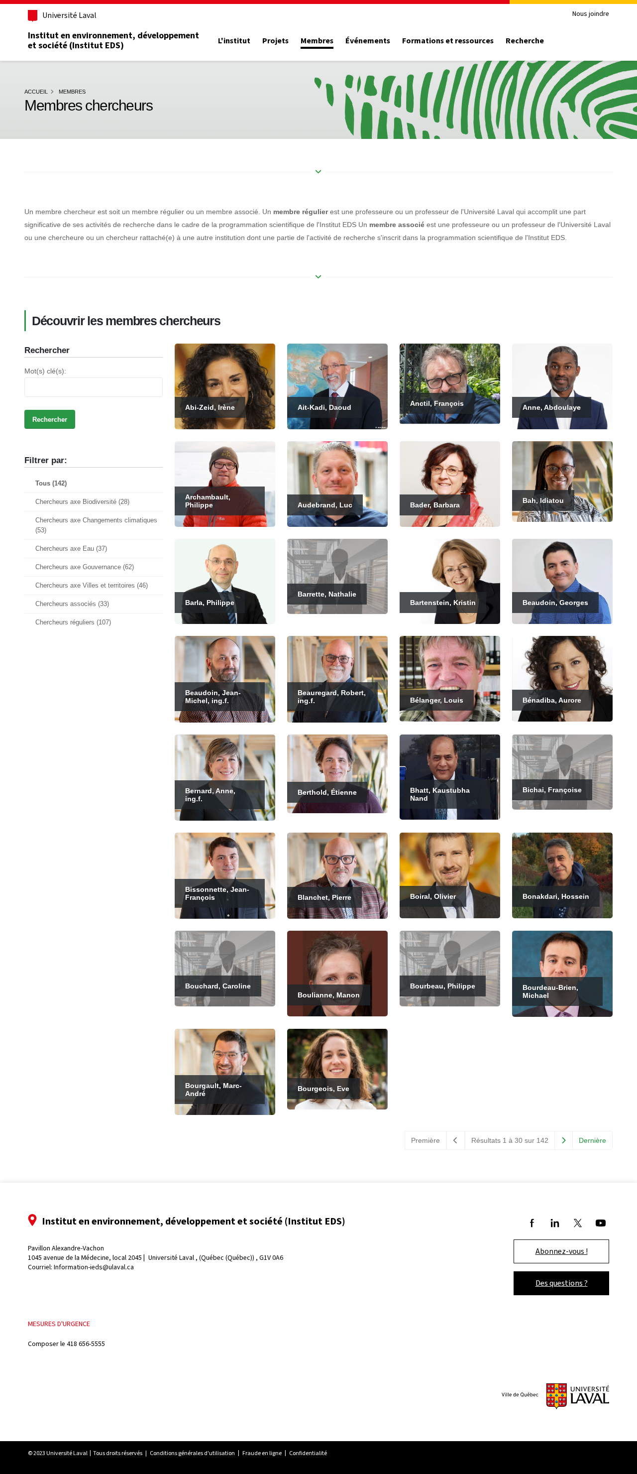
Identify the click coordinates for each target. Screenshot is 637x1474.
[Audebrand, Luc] (337, 483)
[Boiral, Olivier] (450, 875)
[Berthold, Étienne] (337, 773)
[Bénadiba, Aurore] (562, 678)
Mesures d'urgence (59, 1324)
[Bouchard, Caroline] (225, 968)
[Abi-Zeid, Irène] (225, 386)
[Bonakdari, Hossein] (562, 875)
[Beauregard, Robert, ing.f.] (337, 679)
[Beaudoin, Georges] (562, 581)
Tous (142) (51, 483)
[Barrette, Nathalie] (337, 576)
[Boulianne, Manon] (337, 973)
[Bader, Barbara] (450, 483)
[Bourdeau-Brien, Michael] (562, 973)
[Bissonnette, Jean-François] (225, 875)
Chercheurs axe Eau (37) (71, 548)
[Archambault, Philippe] (225, 483)
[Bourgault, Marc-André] (225, 1071)
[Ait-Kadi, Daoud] (337, 386)
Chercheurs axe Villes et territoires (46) (91, 585)
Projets (275, 41)
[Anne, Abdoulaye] (562, 386)
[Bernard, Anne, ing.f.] (225, 777)
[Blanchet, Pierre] (337, 875)
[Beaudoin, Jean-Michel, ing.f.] (225, 679)
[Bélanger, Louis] (450, 678)
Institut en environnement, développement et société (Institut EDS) (113, 40)
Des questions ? (561, 1283)
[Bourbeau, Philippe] (450, 968)
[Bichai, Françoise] (562, 771)
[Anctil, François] (450, 383)
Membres (317, 41)
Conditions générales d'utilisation (192, 1453)
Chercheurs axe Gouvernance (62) (84, 567)
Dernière (592, 1140)
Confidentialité (308, 1453)
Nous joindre (590, 14)
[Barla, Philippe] (225, 581)
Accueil (36, 92)
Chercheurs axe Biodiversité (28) (82, 501)
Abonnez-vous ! (561, 1251)
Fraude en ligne (262, 1453)
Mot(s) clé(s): (45, 371)
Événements (367, 41)
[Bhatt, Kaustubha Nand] (450, 776)
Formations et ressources (448, 41)
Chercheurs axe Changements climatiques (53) (96, 525)
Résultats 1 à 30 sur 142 (509, 1140)
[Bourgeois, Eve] (337, 1069)
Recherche (525, 41)
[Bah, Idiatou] (562, 481)
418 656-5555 (86, 1344)
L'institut (234, 41)
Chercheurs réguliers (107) (73, 622)
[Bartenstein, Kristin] (450, 581)
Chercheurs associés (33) (72, 604)
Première (425, 1140)
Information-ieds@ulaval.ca (94, 1267)
